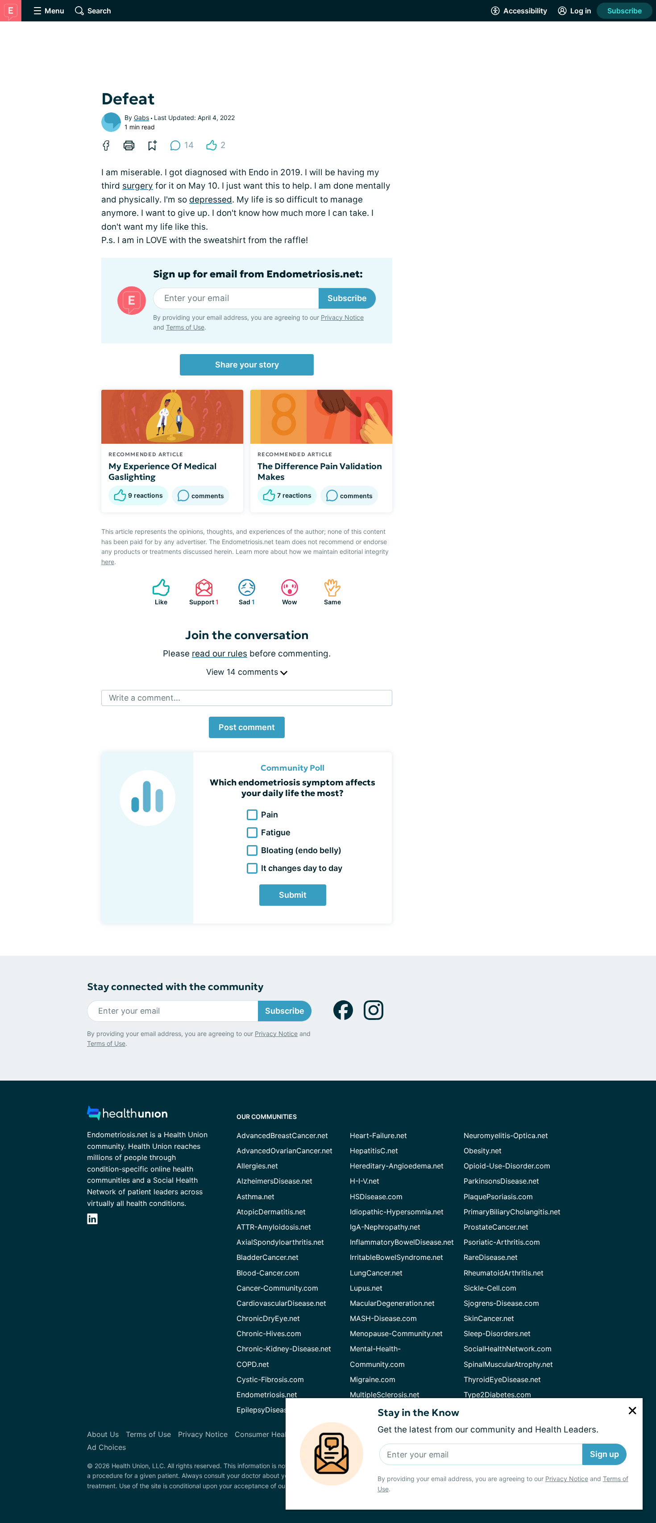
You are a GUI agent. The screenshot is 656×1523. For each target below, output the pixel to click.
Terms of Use (185, 327)
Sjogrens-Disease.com (501, 1303)
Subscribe (624, 10)
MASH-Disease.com (383, 1318)
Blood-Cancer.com (268, 1272)
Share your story (247, 364)
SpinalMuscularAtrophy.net (508, 1364)
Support (202, 592)
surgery (137, 186)
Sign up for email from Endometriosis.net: (258, 274)
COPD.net (253, 1364)
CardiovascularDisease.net (281, 1303)
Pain (269, 814)
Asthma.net (255, 1196)
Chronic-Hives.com (269, 1333)
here (107, 561)
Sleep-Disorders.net (497, 1333)
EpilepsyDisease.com (272, 1409)
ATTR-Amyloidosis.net (274, 1226)
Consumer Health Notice (276, 1434)
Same (328, 592)
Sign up (604, 1454)
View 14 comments (243, 672)
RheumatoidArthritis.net (504, 1272)
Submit (293, 895)
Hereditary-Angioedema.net (397, 1165)
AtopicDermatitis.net (271, 1211)
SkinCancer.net (489, 1318)
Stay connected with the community (175, 987)
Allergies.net (257, 1165)
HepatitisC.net (374, 1150)
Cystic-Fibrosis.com (270, 1379)
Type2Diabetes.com (497, 1394)
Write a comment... (144, 697)
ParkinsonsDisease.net (501, 1180)
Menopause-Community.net (396, 1333)
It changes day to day (301, 868)
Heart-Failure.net (378, 1135)
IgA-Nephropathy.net (385, 1226)
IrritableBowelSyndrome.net (396, 1257)
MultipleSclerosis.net (384, 1394)
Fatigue (276, 832)
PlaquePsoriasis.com (498, 1196)
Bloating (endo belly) (301, 850)
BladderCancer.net (268, 1257)
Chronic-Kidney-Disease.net (284, 1348)
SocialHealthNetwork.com (508, 1348)
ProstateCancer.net (496, 1226)
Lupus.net (366, 1288)
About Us (103, 1434)
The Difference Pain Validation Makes (319, 471)
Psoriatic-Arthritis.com (502, 1242)
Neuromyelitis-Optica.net (506, 1135)
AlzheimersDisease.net (274, 1180)
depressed (210, 199)
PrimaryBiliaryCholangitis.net (512, 1211)
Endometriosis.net (267, 1394)
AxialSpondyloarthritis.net (280, 1242)
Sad (242, 592)
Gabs (141, 117)
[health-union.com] (127, 1116)
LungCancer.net (376, 1272)
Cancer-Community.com (277, 1288)
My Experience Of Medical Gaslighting (162, 471)
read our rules (219, 653)
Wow (284, 592)
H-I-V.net (364, 1180)
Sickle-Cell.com (490, 1288)
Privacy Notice (566, 1478)
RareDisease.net (491, 1257)
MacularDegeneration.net (392, 1303)
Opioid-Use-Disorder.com (507, 1165)
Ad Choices (106, 1447)
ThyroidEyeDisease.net (502, 1379)
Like (155, 592)
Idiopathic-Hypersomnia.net (397, 1211)
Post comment (247, 727)
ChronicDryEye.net (268, 1318)
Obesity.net (483, 1150)
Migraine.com (372, 1379)
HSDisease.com (376, 1196)
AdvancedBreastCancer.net (282, 1135)
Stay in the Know (418, 1413)
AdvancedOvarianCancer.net (284, 1150)
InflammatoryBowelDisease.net (402, 1242)
